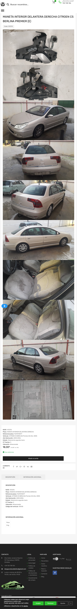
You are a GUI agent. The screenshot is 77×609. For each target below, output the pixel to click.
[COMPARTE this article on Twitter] (16, 466)
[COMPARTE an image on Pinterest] (24, 466)
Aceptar (38, 603)
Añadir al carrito (33, 458)
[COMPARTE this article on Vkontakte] (27, 466)
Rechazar (51, 603)
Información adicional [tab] (32, 477)
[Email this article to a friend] (31, 466)
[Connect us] (55, 573)
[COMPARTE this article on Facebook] (13, 466)
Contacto (44, 574)
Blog (42, 577)
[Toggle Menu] (2, 11)
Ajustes (62, 603)
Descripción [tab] (10, 477)
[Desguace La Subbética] (3, 4)
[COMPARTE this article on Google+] (20, 466)
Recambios (44, 561)
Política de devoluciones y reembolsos (32, 573)
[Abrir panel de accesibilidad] (5, 306)
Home (43, 558)
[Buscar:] (38, 5)
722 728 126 (66, 3)
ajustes (26, 606)
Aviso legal (31, 563)
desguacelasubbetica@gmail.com (15, 569)
